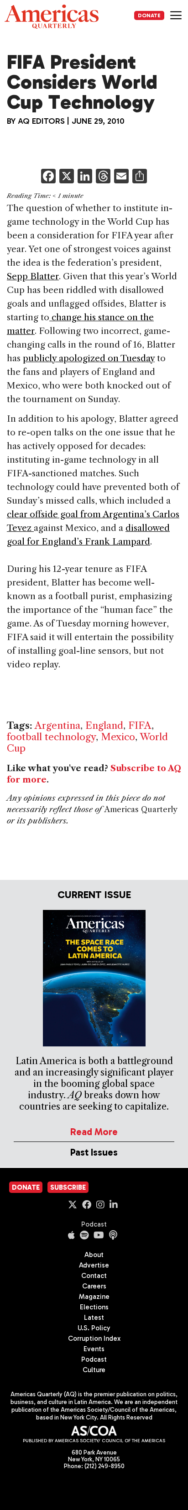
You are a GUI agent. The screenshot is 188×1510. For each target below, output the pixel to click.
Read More (94, 1131)
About (94, 1255)
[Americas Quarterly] (52, 16)
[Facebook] (48, 177)
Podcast (94, 1224)
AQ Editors (41, 121)
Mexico (118, 736)
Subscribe (68, 1187)
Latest (94, 1317)
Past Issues (94, 1152)
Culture (94, 1370)
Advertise (94, 1265)
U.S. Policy (94, 1328)
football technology (51, 736)
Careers (94, 1286)
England (104, 725)
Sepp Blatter (33, 276)
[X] (66, 177)
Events (94, 1349)
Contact (94, 1276)
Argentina (57, 725)
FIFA (139, 725)
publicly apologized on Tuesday (89, 358)
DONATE (149, 15)
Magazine (94, 1297)
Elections (94, 1307)
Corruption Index (94, 1338)
